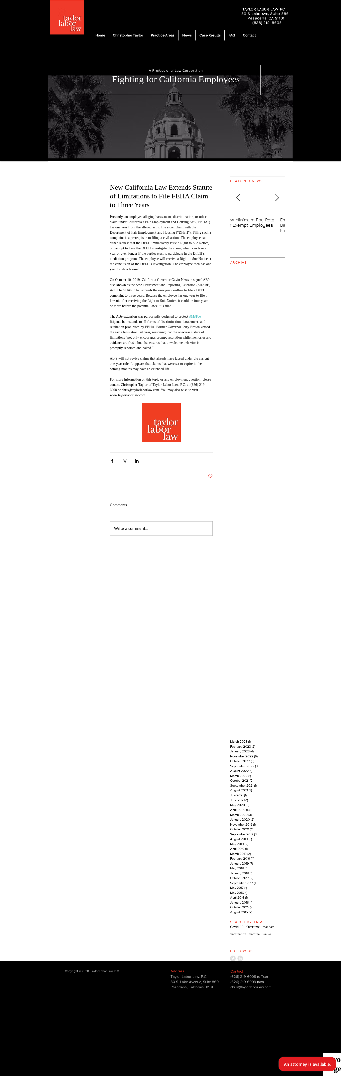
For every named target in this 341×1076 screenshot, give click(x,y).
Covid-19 (236, 927)
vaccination (238, 934)
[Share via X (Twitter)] (124, 461)
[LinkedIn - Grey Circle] (240, 958)
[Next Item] (277, 198)
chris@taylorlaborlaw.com (251, 987)
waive (267, 934)
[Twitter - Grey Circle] (233, 958)
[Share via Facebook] (112, 461)
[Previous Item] (238, 198)
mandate (268, 927)
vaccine (254, 934)
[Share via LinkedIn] (136, 461)
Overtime (253, 927)
